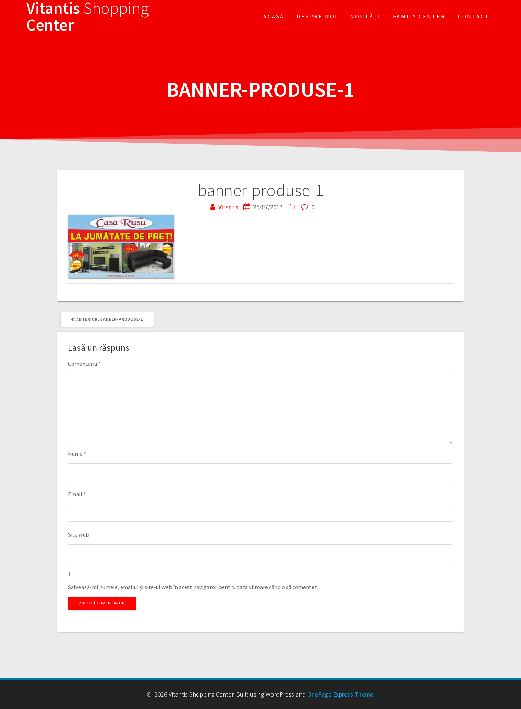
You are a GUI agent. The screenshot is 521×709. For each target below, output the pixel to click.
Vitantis (228, 207)
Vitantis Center (87, 16)
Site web (78, 534)
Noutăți (365, 16)
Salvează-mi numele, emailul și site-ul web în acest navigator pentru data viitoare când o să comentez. (193, 587)
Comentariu (84, 363)
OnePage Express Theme (340, 694)
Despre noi (317, 16)
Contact (473, 16)
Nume (77, 453)
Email (77, 494)
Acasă (273, 16)
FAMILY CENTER (419, 16)
